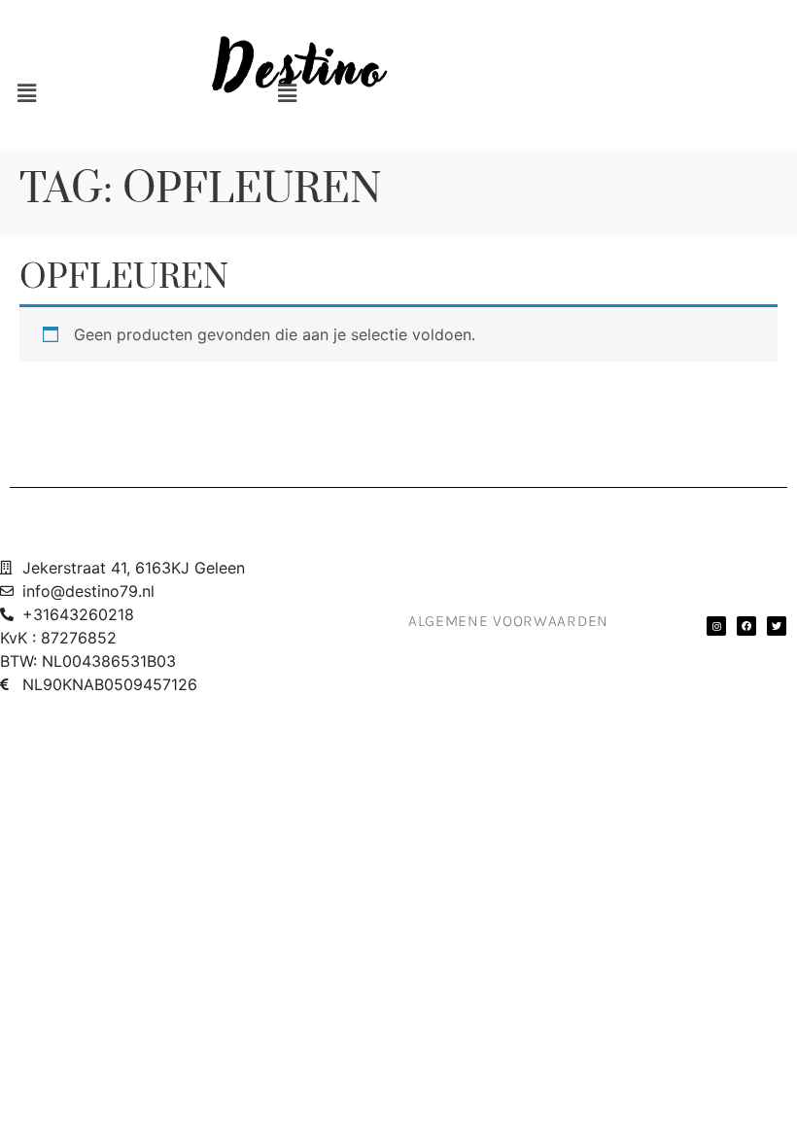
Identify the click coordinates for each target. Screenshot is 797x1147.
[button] (102, 94)
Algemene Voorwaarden (508, 620)
